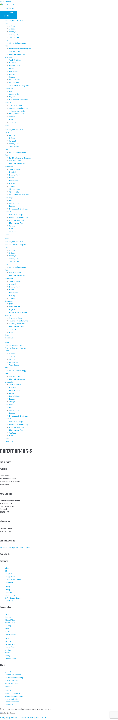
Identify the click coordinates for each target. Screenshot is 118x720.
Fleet (6, 46)
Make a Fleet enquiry (17, 54)
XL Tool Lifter (14, 83)
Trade (7, 23)
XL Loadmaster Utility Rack (19, 85)
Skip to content (5, 1)
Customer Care (15, 94)
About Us (8, 102)
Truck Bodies (14, 37)
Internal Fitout (14, 71)
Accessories (9, 57)
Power (7, 628)
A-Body (12, 26)
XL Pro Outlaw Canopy (17, 43)
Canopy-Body (14, 34)
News (11, 119)
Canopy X (12, 32)
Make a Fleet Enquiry (17, 275)
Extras (11, 68)
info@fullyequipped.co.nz (9, 515)
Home (7, 239)
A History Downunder (17, 111)
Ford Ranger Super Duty (14, 20)
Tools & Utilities (15, 60)
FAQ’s (11, 91)
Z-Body (12, 29)
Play (6, 40)
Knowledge (9, 88)
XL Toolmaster (14, 80)
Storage (12, 77)
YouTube (12, 122)
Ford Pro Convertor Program (20, 49)
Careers (12, 117)
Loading (12, 74)
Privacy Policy (5, 717)
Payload (12, 97)
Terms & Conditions (18, 717)
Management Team (16, 114)
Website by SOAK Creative (36, 717)
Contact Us (9, 338)
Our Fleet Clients (15, 51)
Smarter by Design (16, 105)
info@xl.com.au (5, 487)
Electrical (12, 63)
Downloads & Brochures (18, 100)
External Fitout (14, 66)
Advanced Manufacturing (18, 108)
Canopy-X (8, 574)
